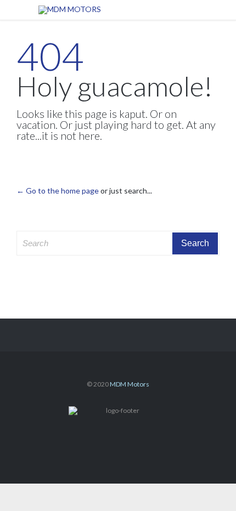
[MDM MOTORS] (126, 10)
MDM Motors (129, 384)
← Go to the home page (57, 190)
